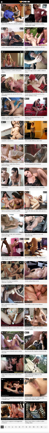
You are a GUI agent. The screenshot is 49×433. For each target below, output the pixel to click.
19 (41, 427)
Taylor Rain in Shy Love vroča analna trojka (11, 375)
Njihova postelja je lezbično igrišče (11, 211)
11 (37, 427)
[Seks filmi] (24, 2)
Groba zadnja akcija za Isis (32, 281)
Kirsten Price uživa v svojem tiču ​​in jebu (12, 328)
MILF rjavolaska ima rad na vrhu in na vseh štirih (12, 94)
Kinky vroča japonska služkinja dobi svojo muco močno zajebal (34, 398)
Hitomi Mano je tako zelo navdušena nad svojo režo (11, 235)
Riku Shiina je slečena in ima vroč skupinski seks (34, 235)
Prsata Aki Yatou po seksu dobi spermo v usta (35, 211)
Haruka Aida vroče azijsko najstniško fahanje (35, 188)
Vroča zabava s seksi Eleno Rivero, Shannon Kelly (11, 164)
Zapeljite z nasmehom (7, 140)
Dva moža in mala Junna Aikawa (33, 304)
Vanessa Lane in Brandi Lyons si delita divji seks (12, 351)
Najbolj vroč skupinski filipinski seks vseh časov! (34, 118)
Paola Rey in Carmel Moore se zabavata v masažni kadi (12, 398)
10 (33, 427)
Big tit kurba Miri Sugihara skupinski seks (35, 351)
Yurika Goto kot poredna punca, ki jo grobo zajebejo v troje (34, 94)
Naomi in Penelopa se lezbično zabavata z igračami (10, 281)
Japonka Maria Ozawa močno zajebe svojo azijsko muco (11, 258)
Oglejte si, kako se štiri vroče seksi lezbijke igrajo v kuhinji (11, 118)
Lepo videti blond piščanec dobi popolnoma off (33, 375)
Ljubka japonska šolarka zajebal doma (12, 47)
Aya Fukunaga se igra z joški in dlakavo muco (35, 71)
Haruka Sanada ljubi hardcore (33, 164)
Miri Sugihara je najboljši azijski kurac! (35, 257)
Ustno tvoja (5, 187)
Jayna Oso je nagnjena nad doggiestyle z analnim (12, 422)
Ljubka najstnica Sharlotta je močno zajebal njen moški (34, 24)
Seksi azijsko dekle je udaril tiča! (33, 140)
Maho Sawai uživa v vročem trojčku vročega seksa (34, 422)
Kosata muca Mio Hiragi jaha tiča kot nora (35, 48)
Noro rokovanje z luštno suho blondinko (9, 305)
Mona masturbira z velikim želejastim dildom (12, 71)
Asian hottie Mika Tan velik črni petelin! (12, 24)
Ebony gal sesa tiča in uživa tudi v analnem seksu (34, 328)
